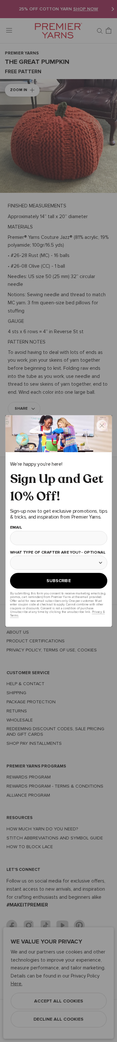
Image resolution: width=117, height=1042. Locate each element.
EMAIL (16, 527)
